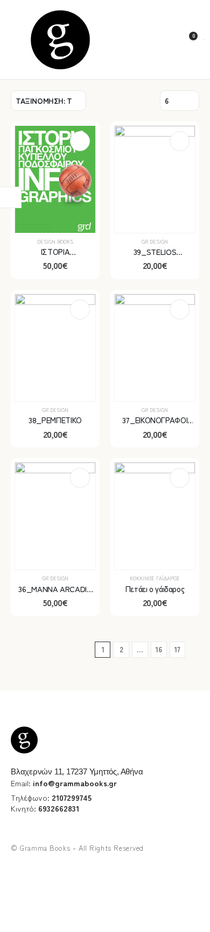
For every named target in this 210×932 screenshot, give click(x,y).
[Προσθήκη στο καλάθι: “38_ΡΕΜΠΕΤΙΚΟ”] (80, 309)
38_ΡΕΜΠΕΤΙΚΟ (55, 419)
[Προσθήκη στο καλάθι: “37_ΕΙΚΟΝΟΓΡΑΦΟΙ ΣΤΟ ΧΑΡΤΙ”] (180, 309)
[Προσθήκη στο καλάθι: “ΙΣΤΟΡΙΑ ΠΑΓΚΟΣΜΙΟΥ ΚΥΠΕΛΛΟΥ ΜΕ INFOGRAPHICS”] (80, 141)
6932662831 (58, 808)
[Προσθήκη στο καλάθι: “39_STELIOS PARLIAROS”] (180, 141)
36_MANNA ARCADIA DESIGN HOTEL (55, 594)
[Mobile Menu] (15, 39)
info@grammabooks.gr (75, 782)
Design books (55, 241)
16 (158, 649)
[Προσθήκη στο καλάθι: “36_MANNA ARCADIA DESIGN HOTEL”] (80, 478)
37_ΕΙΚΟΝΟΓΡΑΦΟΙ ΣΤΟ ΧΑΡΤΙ (154, 425)
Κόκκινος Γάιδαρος (155, 578)
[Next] (195, 650)
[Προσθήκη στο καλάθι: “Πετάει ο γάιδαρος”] (180, 478)
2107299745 (72, 797)
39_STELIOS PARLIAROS (155, 257)
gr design (155, 241)
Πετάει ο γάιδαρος (155, 588)
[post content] (55, 179)
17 (177, 649)
